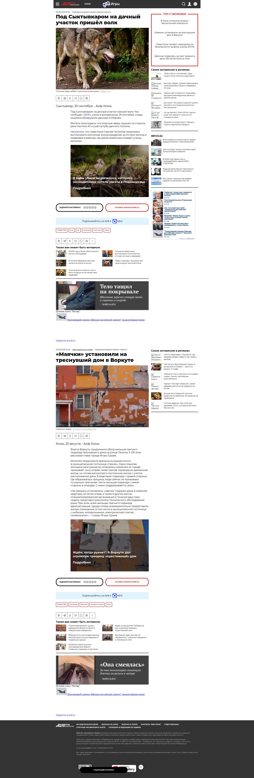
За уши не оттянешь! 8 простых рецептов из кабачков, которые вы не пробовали (181, 395)
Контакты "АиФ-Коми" (151, 724)
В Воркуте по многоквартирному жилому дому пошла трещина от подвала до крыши (83, 637)
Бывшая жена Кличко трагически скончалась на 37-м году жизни (178, 170)
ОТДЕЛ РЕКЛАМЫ (171, 724)
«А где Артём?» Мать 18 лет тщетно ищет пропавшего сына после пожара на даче (180, 114)
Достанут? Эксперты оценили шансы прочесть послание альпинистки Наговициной (181, 105)
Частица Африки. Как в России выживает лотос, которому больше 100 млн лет (180, 405)
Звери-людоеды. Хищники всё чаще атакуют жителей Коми (129, 262)
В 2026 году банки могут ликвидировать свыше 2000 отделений (176, 161)
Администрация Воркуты (84, 429)
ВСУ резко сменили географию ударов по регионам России (177, 180)
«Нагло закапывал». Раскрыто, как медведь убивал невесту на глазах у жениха (180, 356)
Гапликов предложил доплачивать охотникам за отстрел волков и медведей (127, 253)
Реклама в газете (130, 724)
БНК (87, 114)
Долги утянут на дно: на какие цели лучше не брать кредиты (179, 150)
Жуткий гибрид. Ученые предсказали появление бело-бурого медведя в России (181, 85)
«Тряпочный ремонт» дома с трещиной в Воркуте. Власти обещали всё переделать (81, 628)
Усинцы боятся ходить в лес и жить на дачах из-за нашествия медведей (82, 272)
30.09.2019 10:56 (63, 12)
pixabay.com (105, 91)
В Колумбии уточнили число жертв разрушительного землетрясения (179, 141)
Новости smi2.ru (65, 340)
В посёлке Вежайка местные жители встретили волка (81, 262)
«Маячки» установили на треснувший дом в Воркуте (174, 33)
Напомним (77, 131)
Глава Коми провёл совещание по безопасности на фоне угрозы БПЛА (174, 45)
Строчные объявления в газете (90, 727)
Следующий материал (103, 770)
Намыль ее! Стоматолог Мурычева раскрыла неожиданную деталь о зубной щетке (179, 95)
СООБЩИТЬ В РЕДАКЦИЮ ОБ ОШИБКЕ (125, 727)
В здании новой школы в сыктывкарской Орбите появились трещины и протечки (83, 646)
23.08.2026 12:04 (63, 349)
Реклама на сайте (110, 724)
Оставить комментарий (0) (127, 208)
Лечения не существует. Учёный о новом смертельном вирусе (179, 123)
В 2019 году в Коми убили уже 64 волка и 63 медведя (83, 252)
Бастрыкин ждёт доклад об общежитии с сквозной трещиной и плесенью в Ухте (130, 637)
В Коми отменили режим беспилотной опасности (174, 22)
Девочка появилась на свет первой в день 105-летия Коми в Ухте (174, 57)
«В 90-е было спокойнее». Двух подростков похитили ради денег (179, 74)
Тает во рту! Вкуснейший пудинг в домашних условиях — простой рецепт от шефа (179, 366)
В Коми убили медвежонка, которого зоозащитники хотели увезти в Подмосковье (109, 180)
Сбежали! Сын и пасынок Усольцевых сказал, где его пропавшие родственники (181, 376)
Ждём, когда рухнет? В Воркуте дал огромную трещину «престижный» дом (104, 554)
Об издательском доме (87, 724)
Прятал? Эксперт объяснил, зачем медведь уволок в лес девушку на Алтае (179, 386)
